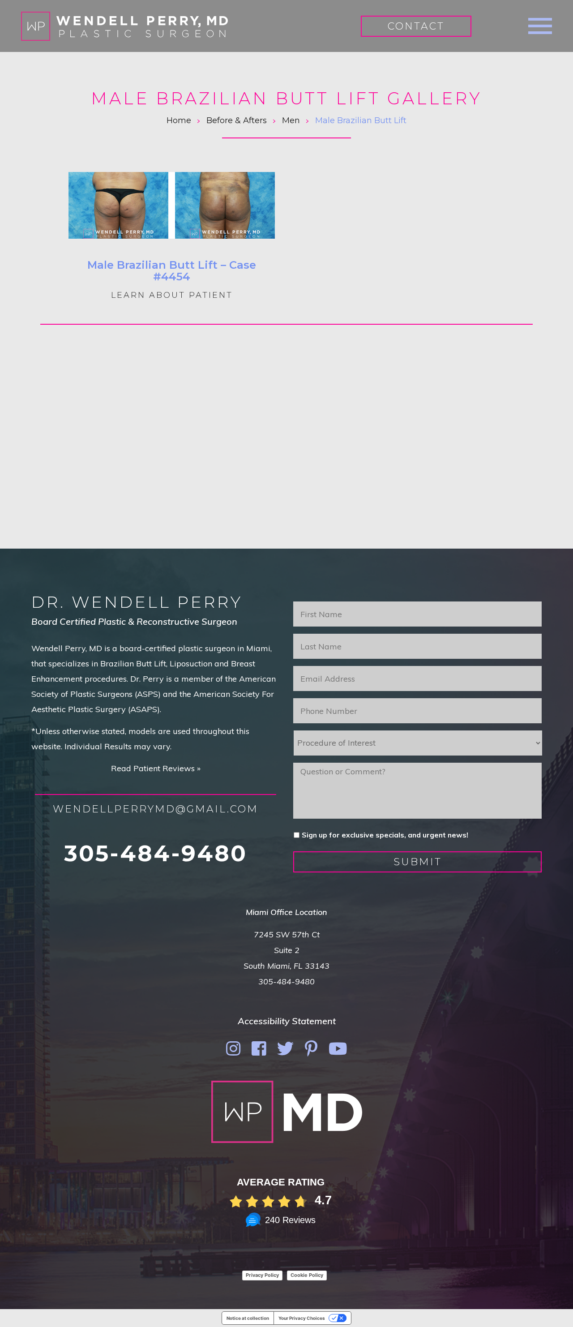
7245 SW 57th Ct (287, 934)
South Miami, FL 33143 (286, 966)
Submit (417, 862)
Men (291, 120)
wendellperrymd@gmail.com (155, 809)
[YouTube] (338, 1049)
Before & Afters (236, 120)
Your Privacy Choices (301, 1318)
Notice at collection (248, 1318)
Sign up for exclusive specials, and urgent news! (385, 834)
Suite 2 (286, 950)
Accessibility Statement (287, 1020)
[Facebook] (259, 1049)
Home (179, 120)
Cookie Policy (307, 1275)
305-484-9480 (155, 853)
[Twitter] (285, 1049)
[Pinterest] (311, 1049)
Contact (416, 26)
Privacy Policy (262, 1275)
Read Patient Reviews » (156, 768)
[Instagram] (233, 1049)
